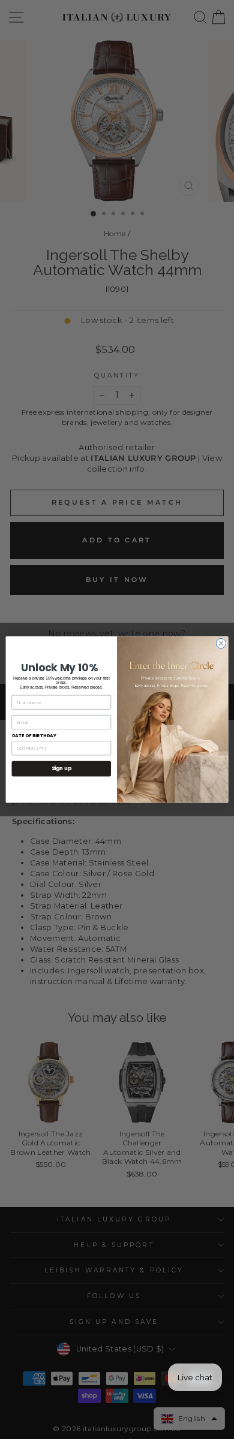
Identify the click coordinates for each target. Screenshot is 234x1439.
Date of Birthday (34, 735)
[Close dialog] (221, 643)
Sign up (61, 768)
